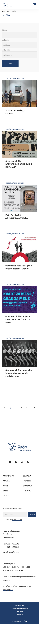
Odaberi (4, 30)
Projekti (27, 481)
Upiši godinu (6, 50)
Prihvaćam (14, 520)
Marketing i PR (19, 605)
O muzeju (6, 481)
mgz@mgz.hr (14, 552)
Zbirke (5, 491)
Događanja (27, 486)
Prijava (32, 514)
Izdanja (27, 491)
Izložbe (14, 11)
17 (28, 407)
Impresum (20, 615)
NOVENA (19, 621)
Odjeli (5, 486)
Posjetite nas (8, 476)
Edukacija (27, 476)
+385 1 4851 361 (12, 544)
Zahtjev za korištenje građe (19, 608)
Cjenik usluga (19, 611)
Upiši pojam (5, 40)
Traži (10, 63)
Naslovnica (5, 11)
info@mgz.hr (8, 589)
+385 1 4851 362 (12, 547)
